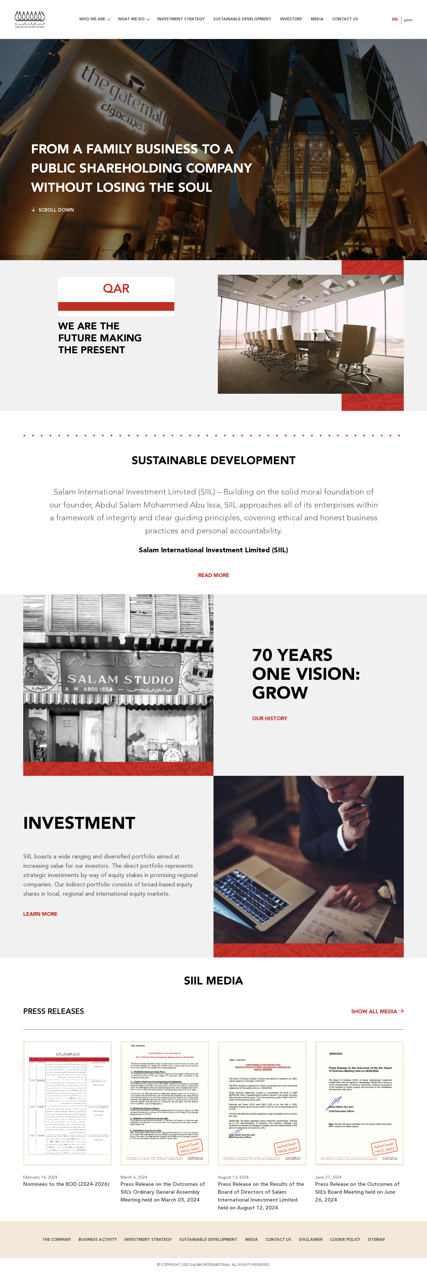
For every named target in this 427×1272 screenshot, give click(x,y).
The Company (56, 1240)
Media (251, 1240)
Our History (269, 718)
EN (395, 20)
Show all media (375, 1011)
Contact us (278, 1240)
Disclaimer (310, 1240)
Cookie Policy (345, 1240)
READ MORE (213, 575)
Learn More (40, 914)
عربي (407, 19)
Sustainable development (208, 1240)
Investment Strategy (148, 1240)
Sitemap (376, 1240)
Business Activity (97, 1240)
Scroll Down (56, 210)
